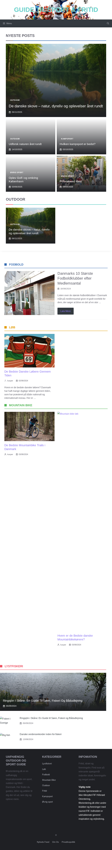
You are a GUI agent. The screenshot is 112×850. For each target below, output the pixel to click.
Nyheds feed (43, 842)
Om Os (55, 842)
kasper (10, 381)
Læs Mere (65, 311)
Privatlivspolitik (68, 842)
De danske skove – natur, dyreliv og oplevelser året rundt (56, 106)
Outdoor (15, 100)
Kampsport (67, 139)
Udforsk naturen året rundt (25, 144)
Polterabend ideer (71, 181)
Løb (44, 769)
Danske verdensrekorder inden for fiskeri (41, 734)
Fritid (44, 791)
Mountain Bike (49, 780)
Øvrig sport (16, 172)
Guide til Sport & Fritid (56, 9)
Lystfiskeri (47, 763)
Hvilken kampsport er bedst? (78, 144)
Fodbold (46, 774)
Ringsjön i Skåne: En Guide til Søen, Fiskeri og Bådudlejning (42, 700)
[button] (108, 23)
